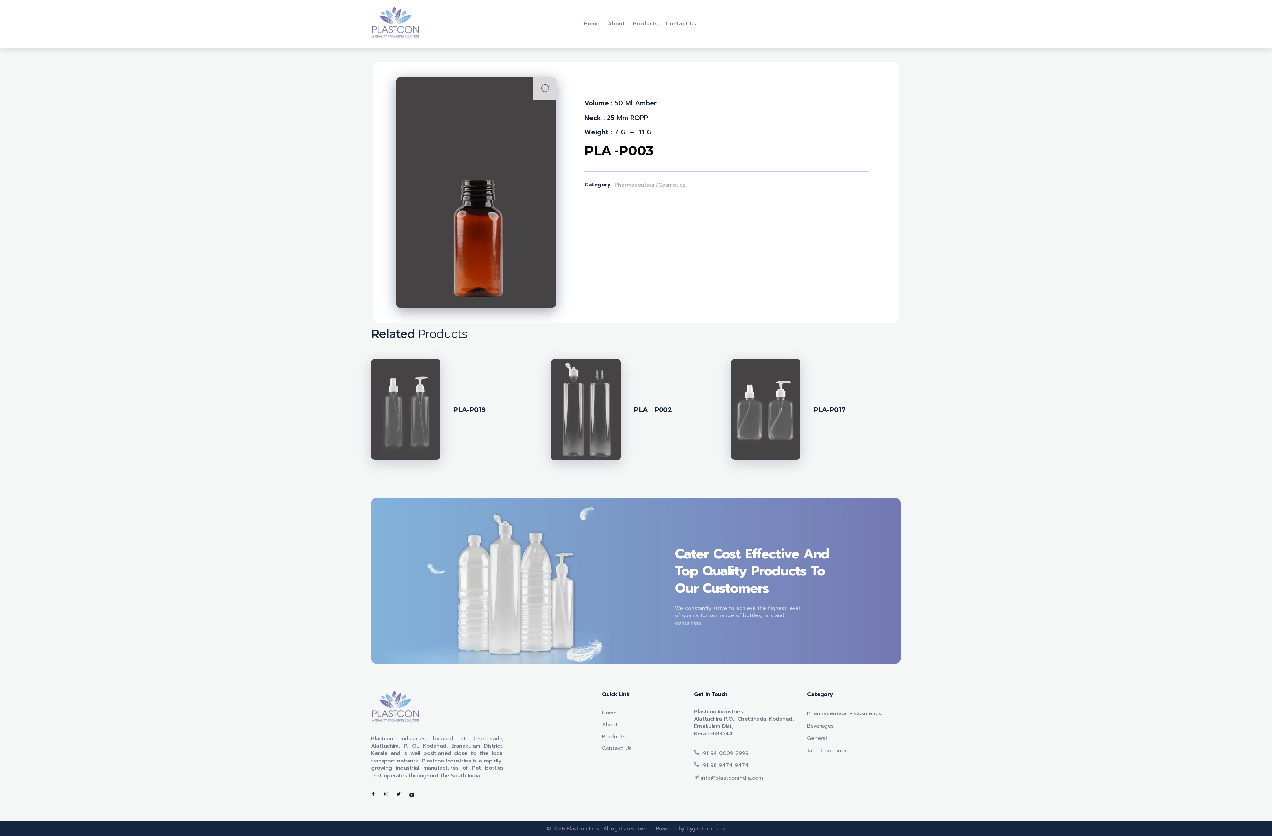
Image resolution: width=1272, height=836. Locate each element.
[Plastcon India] (396, 23)
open (544, 88)
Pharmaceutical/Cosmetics (650, 185)
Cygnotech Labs (704, 828)
